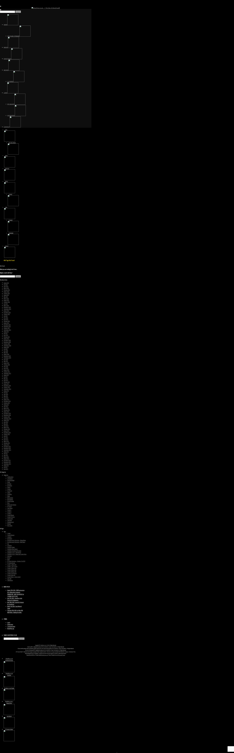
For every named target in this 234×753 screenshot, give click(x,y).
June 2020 (6, 351)
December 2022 (7, 312)
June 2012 (6, 455)
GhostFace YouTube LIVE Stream (14, 551)
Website (9, 524)
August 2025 (6, 295)
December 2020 (7, 340)
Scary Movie (10, 508)
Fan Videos (9, 485)
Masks (8, 496)
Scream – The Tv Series (12, 566)
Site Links (9, 578)
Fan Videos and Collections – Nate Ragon (16, 542)
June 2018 (6, 366)
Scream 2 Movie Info (11, 568)
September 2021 (7, 330)
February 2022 (7, 321)
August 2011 (6, 465)
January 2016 (6, 399)
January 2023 (6, 311)
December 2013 (7, 432)
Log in (8, 623)
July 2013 (6, 436)
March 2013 (6, 441)
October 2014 (7, 417)
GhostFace (9, 494)
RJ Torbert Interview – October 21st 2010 (16, 561)
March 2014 (6, 427)
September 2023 (7, 309)
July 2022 (6, 316)
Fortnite (9, 489)
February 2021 (7, 337)
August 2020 (6, 347)
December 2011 (7, 460)
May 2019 (6, 361)
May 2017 (6, 378)
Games (8, 492)
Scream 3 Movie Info (11, 570)
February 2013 (7, 443)
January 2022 (6, 323)
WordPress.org (10, 629)
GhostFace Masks (11, 547)
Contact (9, 533)
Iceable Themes (62, 655)
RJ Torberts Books (11, 563)
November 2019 (7, 356)
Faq (8, 544)
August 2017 (6, 375)
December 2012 (7, 446)
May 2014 (6, 424)
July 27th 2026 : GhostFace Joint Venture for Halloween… (14, 599)
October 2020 (7, 344)
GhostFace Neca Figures (12, 549)
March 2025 (6, 298)
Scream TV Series (11, 517)
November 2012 (7, 448)
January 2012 (6, 459)
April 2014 (6, 425)
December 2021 (7, 325)
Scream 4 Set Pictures (12, 573)
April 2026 (6, 286)
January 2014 (6, 431)
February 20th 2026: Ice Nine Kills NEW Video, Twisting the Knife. (15, 611)
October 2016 (7, 387)
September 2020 (7, 345)
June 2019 (6, 359)
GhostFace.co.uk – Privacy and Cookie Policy (16, 554)
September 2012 (7, 450)
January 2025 (6, 300)
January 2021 (6, 338)
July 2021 (6, 333)
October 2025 (7, 293)
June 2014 (6, 422)
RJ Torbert (9, 506)
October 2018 (7, 365)
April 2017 (6, 380)
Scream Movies (10, 515)
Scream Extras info (11, 575)
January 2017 (6, 384)
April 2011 (6, 469)
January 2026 (6, 291)
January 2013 (6, 445)
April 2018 (6, 368)
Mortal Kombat (10, 501)
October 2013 (7, 434)
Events (8, 482)
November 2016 (7, 385)
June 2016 (6, 394)
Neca (8, 503)
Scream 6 (9, 512)
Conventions (10, 478)
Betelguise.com (45, 655)
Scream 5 (9, 510)
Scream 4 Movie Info (11, 572)
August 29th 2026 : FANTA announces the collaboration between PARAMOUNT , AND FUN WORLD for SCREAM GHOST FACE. (15, 593)
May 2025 (6, 297)
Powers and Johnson (11, 505)
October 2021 (7, 328)
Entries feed (10, 625)
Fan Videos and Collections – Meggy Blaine (16, 540)
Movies (8, 558)
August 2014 (6, 420)
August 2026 (6, 283)
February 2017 (7, 382)
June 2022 (6, 318)
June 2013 (6, 438)
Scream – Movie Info (11, 565)
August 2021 (6, 331)
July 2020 (6, 349)
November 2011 (7, 462)
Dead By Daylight (10, 480)
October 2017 (7, 372)
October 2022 (7, 314)
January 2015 (6, 412)
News (8, 559)
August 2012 (6, 452)
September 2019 (7, 358)
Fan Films (9, 484)
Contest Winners (10, 535)
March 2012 (6, 457)
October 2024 (7, 302)
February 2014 (7, 429)
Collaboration (10, 477)
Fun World (9, 491)
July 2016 (6, 392)
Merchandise (10, 499)
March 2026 (6, 288)
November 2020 (7, 342)
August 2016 (6, 391)
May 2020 (6, 352)
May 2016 (6, 396)
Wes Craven (9, 525)
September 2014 (7, 418)
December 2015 (7, 401)
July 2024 (6, 304)
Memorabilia (10, 498)
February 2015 (7, 410)
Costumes (9, 537)
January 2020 (6, 354)
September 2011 (7, 464)
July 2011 (6, 467)
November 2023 (7, 307)
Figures (8, 487)
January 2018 (6, 370)
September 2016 (7, 389)
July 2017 (6, 377)
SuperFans (9, 520)
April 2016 (6, 398)
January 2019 (6, 363)
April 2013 (6, 439)
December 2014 (7, 413)
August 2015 (6, 405)
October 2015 (7, 403)
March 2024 (6, 305)
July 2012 (6, 453)
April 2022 (6, 319)
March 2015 (6, 408)
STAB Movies (10, 580)
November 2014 (7, 415)
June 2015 (6, 406)
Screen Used (10, 518)
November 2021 (7, 326)
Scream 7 (9, 513)
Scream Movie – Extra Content (13, 577)
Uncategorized (10, 522)
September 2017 (7, 373)
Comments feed (11, 627)
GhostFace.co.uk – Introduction (14, 552)
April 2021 (6, 335)
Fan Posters (9, 538)
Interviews (9, 556)
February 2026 (7, 290)
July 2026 (6, 285)
